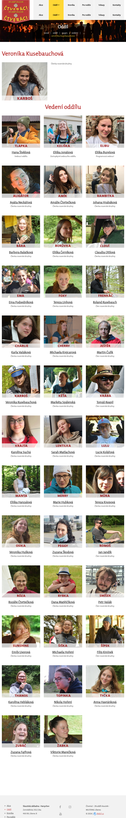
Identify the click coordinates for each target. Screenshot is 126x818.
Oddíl (55, 32)
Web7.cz (100, 813)
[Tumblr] (60, 814)
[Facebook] (60, 807)
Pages (65, 32)
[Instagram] (70, 807)
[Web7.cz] (95, 813)
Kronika (10, 813)
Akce (9, 805)
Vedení (75, 32)
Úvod (46, 32)
